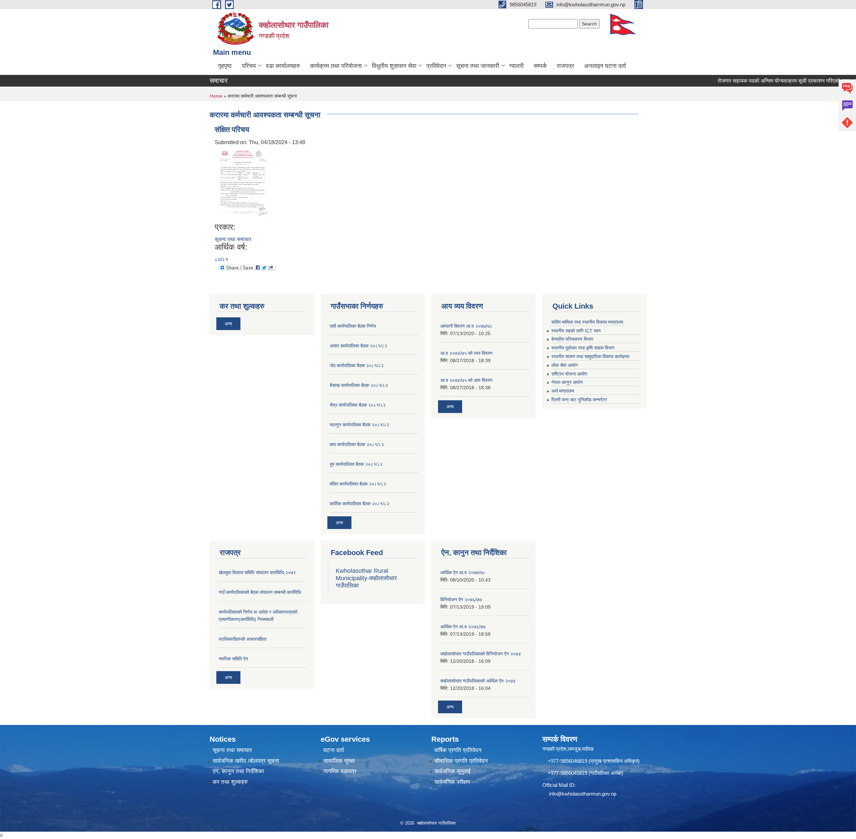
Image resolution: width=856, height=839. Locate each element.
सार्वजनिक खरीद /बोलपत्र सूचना (246, 761)
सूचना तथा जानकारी (477, 66)
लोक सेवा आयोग (564, 365)
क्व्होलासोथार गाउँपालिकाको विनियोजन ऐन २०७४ (480, 653)
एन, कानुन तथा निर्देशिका (238, 771)
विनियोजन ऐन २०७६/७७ (461, 599)
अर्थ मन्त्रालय (562, 391)
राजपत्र (565, 66)
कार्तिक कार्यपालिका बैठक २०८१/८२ (359, 503)
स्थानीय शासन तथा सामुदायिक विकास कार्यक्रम (590, 356)
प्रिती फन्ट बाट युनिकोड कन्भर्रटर (579, 399)
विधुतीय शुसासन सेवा (394, 66)
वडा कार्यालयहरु (283, 66)
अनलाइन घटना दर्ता (605, 66)
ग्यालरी (516, 66)
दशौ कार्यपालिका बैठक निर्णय (353, 326)
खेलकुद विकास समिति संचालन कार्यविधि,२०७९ (257, 572)
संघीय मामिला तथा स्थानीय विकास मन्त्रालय (587, 322)
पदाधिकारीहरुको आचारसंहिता (242, 639)
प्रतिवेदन (436, 66)
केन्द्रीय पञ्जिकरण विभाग (572, 339)
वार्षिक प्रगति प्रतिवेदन (457, 750)
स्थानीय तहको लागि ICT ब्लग (576, 330)
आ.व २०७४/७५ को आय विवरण (466, 380)
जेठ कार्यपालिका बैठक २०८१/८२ (357, 365)
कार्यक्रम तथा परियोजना (336, 66)
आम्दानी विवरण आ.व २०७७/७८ (466, 326)
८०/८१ (221, 259)
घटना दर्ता (333, 750)
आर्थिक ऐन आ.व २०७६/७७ (463, 626)
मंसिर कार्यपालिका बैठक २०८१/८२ (358, 484)
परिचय (249, 66)
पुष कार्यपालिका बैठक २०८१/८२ (356, 464)
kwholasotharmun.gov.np (589, 794)
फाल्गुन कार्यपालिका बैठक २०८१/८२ (359, 424)
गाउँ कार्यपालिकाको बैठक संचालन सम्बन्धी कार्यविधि (260, 592)
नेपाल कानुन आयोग (567, 382)
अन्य (228, 323)
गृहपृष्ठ (225, 66)
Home (216, 96)
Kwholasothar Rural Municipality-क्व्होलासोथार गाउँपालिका (366, 578)
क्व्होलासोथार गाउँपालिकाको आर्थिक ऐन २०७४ (478, 681)
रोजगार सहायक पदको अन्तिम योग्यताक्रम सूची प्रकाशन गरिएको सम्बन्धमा (771, 81)
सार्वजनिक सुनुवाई (452, 771)
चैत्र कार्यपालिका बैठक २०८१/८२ (358, 405)
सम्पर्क (540, 66)
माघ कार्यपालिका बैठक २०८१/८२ (357, 444)
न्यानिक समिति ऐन (233, 658)
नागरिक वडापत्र (339, 771)
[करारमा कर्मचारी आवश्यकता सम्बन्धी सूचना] (243, 184)
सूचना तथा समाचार (233, 239)
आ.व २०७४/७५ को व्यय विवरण (466, 353)
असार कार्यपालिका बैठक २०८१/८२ (358, 345)
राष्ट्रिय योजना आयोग (569, 374)
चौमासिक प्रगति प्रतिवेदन (461, 761)
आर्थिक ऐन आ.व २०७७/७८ (463, 572)
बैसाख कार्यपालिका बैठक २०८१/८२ (359, 385)
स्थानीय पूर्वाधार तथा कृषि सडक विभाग (582, 347)
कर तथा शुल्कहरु (230, 782)
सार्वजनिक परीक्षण (452, 782)
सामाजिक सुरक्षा (339, 761)
